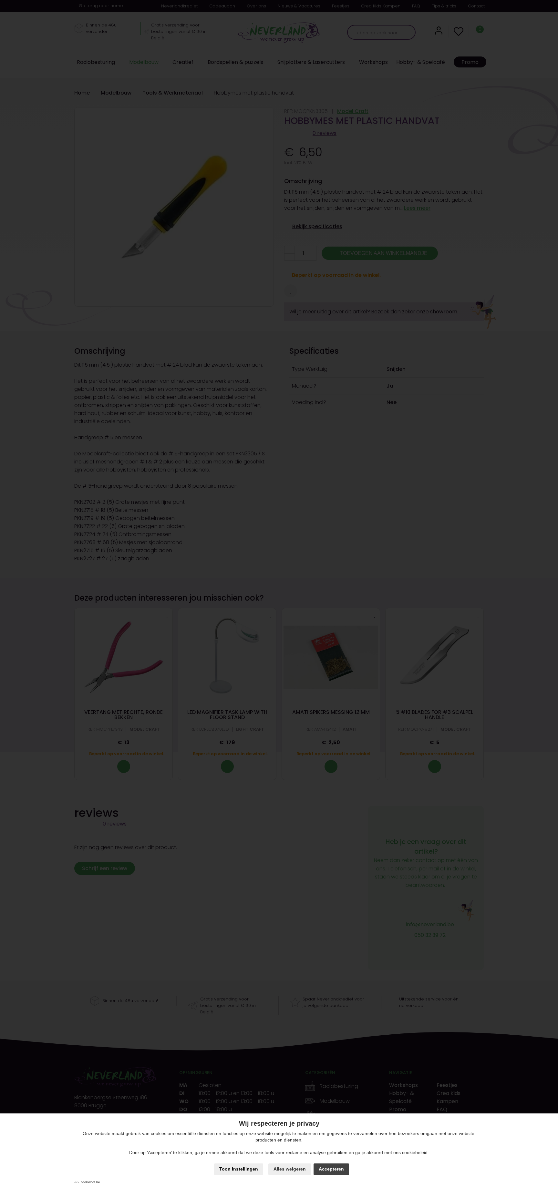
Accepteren (331, 1169)
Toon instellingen (238, 1169)
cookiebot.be (90, 1182)
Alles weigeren (290, 1169)
